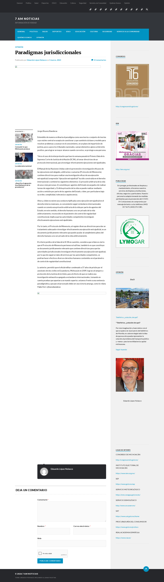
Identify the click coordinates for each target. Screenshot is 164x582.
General (19, 3)
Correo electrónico (82, 526)
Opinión (127, 3)
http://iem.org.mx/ (123, 169)
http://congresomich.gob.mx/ (127, 106)
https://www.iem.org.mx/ (125, 473)
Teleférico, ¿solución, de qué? (127, 317)
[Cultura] (121, 9)
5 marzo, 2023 (55, 60)
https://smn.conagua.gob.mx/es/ (128, 495)
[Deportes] (106, 9)
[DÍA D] (111, 9)
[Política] (96, 9)
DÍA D (54, 3)
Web (39, 538)
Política (28, 3)
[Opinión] (142, 9)
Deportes (45, 3)
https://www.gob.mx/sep (125, 484)
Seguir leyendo (121, 349)
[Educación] (116, 9)
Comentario (42, 500)
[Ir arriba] (146, 569)
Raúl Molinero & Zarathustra (43, 577)
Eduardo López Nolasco (37, 60)
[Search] (147, 9)
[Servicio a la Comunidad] (132, 9)
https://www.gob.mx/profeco (127, 527)
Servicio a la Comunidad (98, 3)
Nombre (41, 526)
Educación (63, 3)
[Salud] (101, 9)
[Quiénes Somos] (137, 9)
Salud (36, 3)
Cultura (73, 3)
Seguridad (82, 3)
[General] (90, 9)
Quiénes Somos (115, 3)
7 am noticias (27, 18)
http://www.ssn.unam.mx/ (125, 505)
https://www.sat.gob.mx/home (127, 516)
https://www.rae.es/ (123, 538)
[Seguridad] (126, 9)
